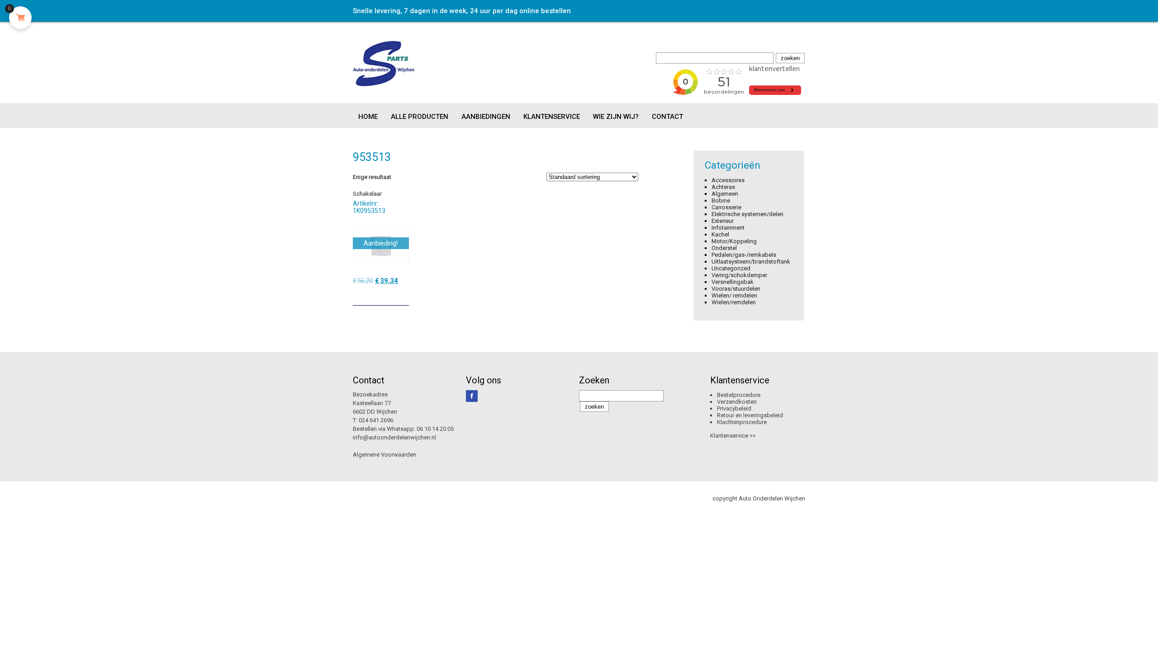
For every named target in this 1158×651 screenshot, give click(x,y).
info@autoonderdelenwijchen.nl (394, 437)
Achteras (723, 187)
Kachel (720, 234)
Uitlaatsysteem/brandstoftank (751, 261)
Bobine (721, 200)
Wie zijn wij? (616, 117)
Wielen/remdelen (734, 302)
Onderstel (724, 248)
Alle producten (419, 117)
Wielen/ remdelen (734, 295)
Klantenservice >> (733, 435)
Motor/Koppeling (734, 241)
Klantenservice (551, 117)
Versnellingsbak (733, 281)
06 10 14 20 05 (435, 428)
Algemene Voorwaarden (384, 454)
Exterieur (723, 220)
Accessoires (728, 180)
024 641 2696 (376, 420)
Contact (667, 117)
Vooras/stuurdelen (736, 288)
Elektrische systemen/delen (747, 214)
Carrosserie (726, 207)
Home (368, 117)
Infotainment (728, 227)
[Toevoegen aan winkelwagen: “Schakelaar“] (403, 295)
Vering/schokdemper (739, 275)
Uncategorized (731, 268)
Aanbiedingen (485, 117)
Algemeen (725, 193)
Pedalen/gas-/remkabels (744, 254)
